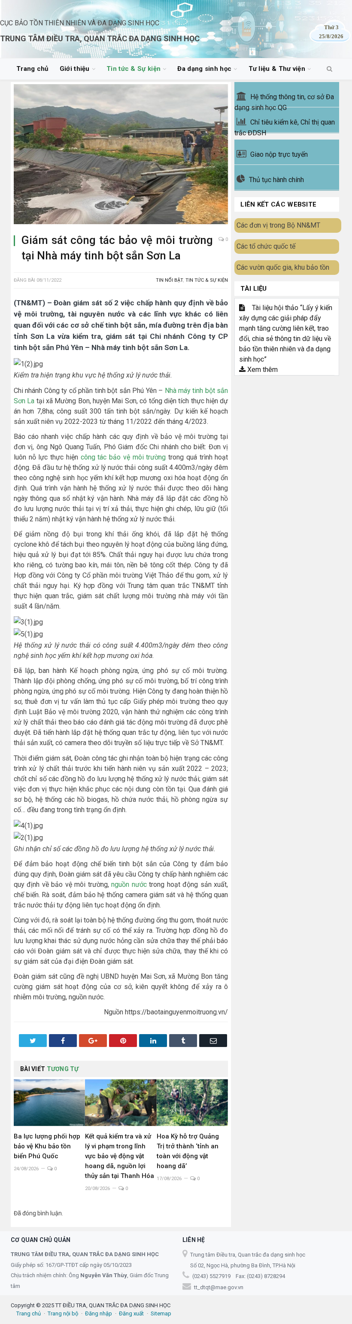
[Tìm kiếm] (329, 69)
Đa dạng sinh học (204, 69)
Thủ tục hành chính (276, 180)
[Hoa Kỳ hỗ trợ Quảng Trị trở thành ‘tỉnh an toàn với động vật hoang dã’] (192, 1102)
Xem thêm (262, 369)
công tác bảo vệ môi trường (123, 457)
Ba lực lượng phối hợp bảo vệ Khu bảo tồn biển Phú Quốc (47, 1146)
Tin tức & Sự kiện (133, 69)
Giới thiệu (75, 69)
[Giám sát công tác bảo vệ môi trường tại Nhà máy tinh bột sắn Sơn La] (121, 155)
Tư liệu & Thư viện (277, 69)
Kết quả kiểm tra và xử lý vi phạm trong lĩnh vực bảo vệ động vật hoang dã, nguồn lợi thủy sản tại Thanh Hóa (119, 1156)
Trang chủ (32, 69)
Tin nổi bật (169, 280)
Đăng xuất (131, 1313)
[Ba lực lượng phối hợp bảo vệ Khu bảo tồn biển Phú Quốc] (49, 1102)
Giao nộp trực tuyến (279, 154)
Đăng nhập (98, 1313)
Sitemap (161, 1313)
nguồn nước (129, 884)
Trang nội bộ (63, 1313)
